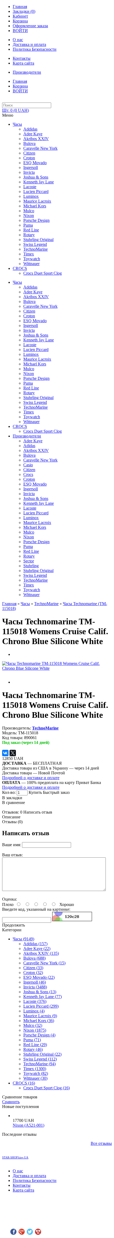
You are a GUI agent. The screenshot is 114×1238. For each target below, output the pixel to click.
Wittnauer (31, 263)
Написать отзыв (37, 812)
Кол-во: (9, 792)
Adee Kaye (32, 134)
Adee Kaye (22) (36, 948)
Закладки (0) (24, 11)
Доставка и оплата (29, 44)
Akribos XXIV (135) (41, 953)
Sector (28, 561)
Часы (17, 124)
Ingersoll (30, 167)
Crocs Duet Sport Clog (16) (46, 1088)
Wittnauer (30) (35, 1078)
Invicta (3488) (35, 987)
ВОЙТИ (20, 30)
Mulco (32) (32, 1025)
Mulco (28, 210)
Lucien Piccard (36, 191)
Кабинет (20, 16)
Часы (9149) (23, 939)
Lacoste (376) (34, 1001)
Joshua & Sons (35, 177)
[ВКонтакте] (5, 753)
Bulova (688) (34, 958)
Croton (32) (33, 972)
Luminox (31, 196)
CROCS (20, 268)
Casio (28, 465)
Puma (28, 225)
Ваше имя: (11, 844)
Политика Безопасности (34, 49)
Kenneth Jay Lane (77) (42, 996)
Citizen (29, 153)
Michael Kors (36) (38, 1020)
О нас (18, 39)
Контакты (21, 58)
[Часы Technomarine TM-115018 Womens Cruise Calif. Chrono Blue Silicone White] (57, 668)
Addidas (30, 129)
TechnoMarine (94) (39, 1064)
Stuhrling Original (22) (42, 1054)
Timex (28, 254)
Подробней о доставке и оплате (30, 777)
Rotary (29, 234)
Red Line (31, 230)
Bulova (29, 143)
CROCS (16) (24, 1083)
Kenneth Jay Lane (38, 182)
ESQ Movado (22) (39, 977)
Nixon (28, 215)
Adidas (29, 445)
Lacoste (29, 186)
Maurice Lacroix (37, 201)
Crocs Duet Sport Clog (42, 273)
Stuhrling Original (38, 239)
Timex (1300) (34, 1068)
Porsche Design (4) (39, 1035)
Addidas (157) (35, 943)
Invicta (29, 172)
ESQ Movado (35, 162)
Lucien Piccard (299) (41, 1006)
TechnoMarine (35, 249)
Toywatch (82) (35, 1073)
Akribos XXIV (36, 138)
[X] (13, 753)
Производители (27, 72)
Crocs (28, 474)
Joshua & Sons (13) (39, 991)
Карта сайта (23, 63)
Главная (20, 6)
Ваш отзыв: (12, 855)
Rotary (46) (33, 1049)
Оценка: (9, 899)
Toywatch (31, 259)
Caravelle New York (40, 148)
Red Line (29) (35, 1044)
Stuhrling (31, 565)
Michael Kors (34, 206)
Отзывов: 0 (12, 812)
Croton (29, 158)
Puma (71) (32, 1040)
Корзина (20, 21)
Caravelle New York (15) (44, 963)
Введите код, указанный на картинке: (36, 909)
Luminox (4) (34, 1011)
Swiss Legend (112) (40, 1059)
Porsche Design (36, 220)
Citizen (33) (33, 967)
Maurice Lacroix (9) (40, 1016)
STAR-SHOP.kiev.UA (15, 1157)
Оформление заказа (30, 25)
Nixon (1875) (34, 1030)
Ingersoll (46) (34, 982)
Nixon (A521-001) (28, 1125)
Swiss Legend (35, 244)
